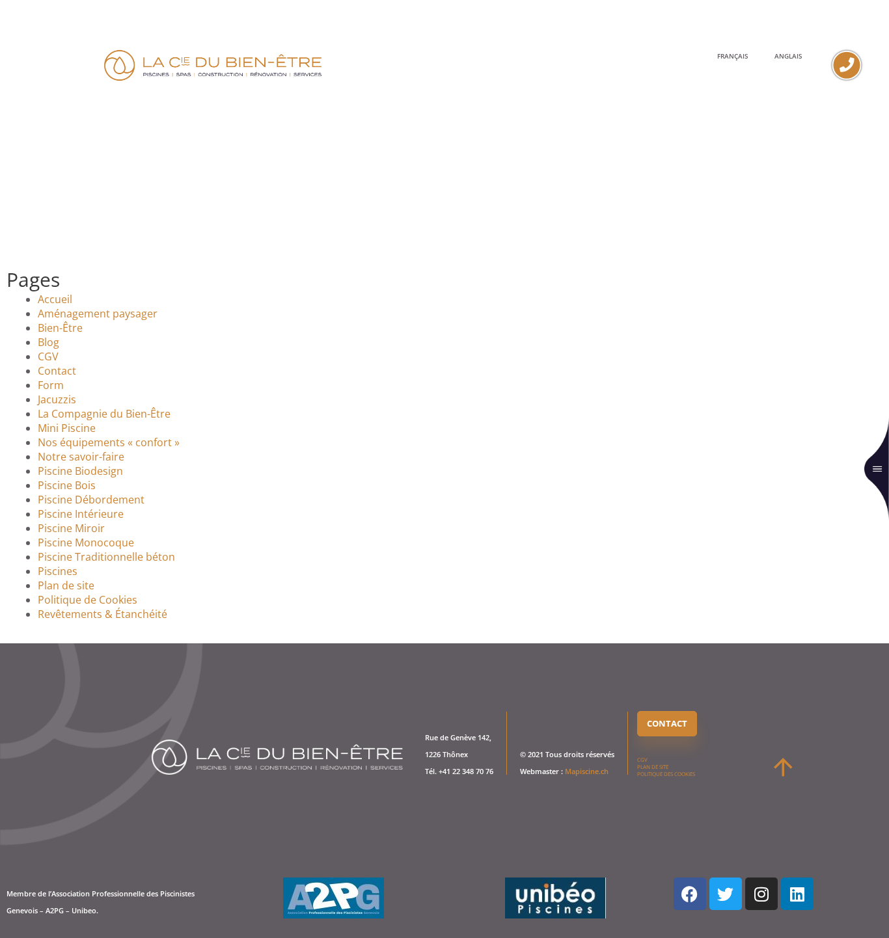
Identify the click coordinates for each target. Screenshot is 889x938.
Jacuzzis (57, 399)
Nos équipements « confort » (109, 442)
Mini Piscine (67, 428)
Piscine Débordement (91, 499)
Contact (57, 371)
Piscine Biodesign (80, 471)
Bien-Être (60, 328)
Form (51, 385)
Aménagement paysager (97, 313)
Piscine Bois (67, 485)
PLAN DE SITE (652, 766)
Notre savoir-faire (81, 456)
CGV (48, 356)
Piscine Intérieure (81, 514)
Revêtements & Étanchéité (102, 614)
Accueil (55, 299)
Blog (48, 342)
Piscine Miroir (71, 528)
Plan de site (66, 585)
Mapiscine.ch (587, 771)
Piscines (57, 571)
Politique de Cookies (87, 600)
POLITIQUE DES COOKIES (666, 773)
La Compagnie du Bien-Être (104, 414)
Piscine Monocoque (86, 542)
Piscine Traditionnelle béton (106, 557)
